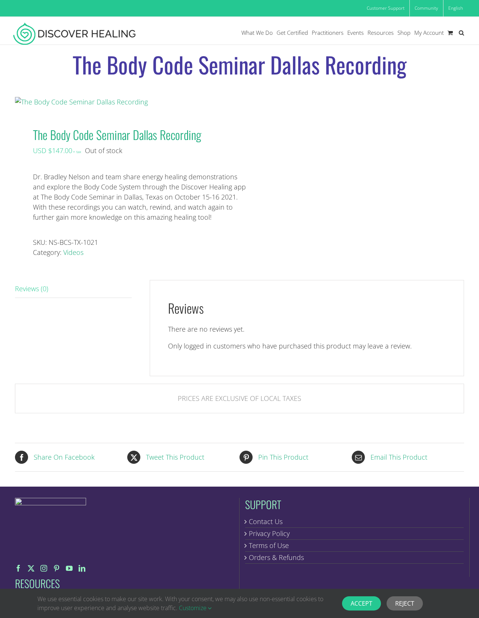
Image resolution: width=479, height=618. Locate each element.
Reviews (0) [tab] (31, 288)
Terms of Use (269, 545)
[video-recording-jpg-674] (123, 102)
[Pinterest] (56, 568)
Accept (361, 603)
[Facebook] (18, 568)
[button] (461, 33)
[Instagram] (43, 568)
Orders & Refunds (276, 557)
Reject (404, 603)
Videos (73, 252)
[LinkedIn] (82, 568)
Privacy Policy (269, 533)
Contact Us (266, 521)
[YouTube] (69, 568)
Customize (193, 608)
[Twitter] (31, 568)
